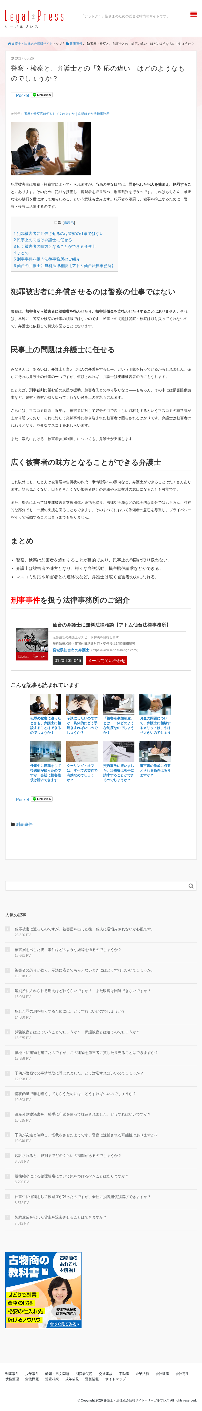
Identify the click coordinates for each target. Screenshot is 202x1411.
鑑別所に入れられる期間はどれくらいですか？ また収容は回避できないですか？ (83, 991)
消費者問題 (84, 1374)
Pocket (22, 95)
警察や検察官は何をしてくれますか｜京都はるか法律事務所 (66, 114)
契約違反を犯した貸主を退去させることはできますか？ (61, 1217)
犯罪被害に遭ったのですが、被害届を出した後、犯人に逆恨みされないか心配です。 (85, 929)
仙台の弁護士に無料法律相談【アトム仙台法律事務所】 (64, 265)
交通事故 (106, 1374)
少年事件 (32, 1374)
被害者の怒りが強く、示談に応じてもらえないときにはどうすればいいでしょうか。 (85, 970)
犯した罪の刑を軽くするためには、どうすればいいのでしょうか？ (70, 1011)
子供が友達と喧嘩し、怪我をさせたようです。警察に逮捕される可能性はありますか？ (86, 1135)
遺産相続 (52, 1379)
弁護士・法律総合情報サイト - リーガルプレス (136, 1400)
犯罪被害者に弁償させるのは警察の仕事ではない (59, 233)
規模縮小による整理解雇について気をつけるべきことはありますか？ (72, 1176)
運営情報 (92, 1379)
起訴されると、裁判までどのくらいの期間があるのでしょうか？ (68, 1155)
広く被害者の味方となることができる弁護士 (55, 246)
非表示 (69, 223)
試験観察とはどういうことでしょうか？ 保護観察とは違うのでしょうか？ (77, 1032)
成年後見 (72, 1379)
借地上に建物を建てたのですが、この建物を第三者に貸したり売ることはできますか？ (86, 1052)
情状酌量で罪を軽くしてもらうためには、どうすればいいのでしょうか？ (75, 1094)
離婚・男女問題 (57, 1374)
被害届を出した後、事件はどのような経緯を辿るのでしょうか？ (68, 950)
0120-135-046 (68, 660)
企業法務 (142, 1374)
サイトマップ (115, 1379)
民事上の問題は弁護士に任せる (43, 240)
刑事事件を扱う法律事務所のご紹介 (47, 259)
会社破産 (162, 1374)
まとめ (21, 252)
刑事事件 (24, 824)
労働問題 (32, 1379)
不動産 (124, 1374)
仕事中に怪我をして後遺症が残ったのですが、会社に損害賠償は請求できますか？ (83, 1197)
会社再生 (182, 1374)
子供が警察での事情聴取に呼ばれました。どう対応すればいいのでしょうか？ (79, 1073)
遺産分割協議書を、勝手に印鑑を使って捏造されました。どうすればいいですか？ (83, 1114)
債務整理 (12, 1379)
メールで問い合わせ (106, 660)
